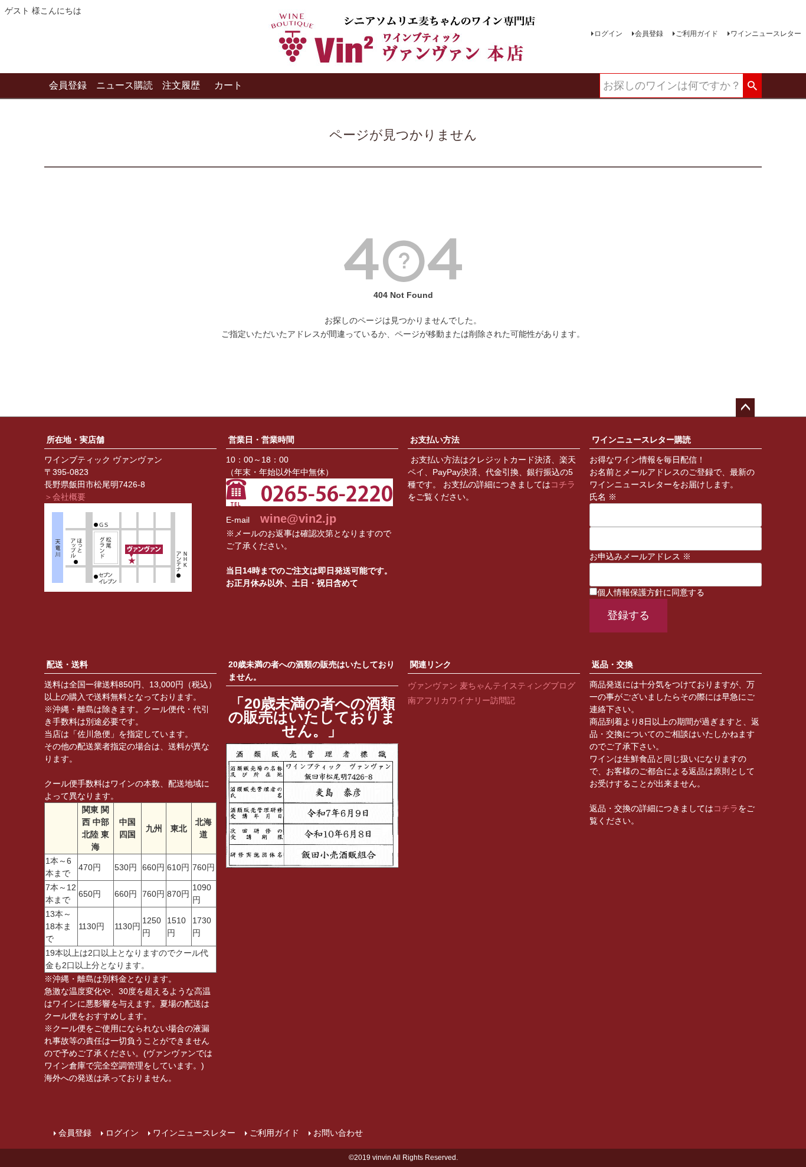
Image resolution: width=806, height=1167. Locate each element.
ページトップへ (745, 407)
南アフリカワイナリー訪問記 (461, 700)
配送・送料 (67, 664)
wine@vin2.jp (298, 518)
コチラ (563, 484)
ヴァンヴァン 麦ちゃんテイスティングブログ (491, 685)
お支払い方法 (435, 439)
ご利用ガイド (697, 33)
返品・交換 (612, 664)
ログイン (608, 33)
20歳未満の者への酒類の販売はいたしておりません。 (311, 670)
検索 (752, 86)
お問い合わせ (338, 1133)
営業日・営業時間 (261, 439)
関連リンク (430, 664)
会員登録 (649, 33)
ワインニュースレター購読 (641, 439)
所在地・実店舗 (75, 439)
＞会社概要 (65, 496)
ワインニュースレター (765, 33)
